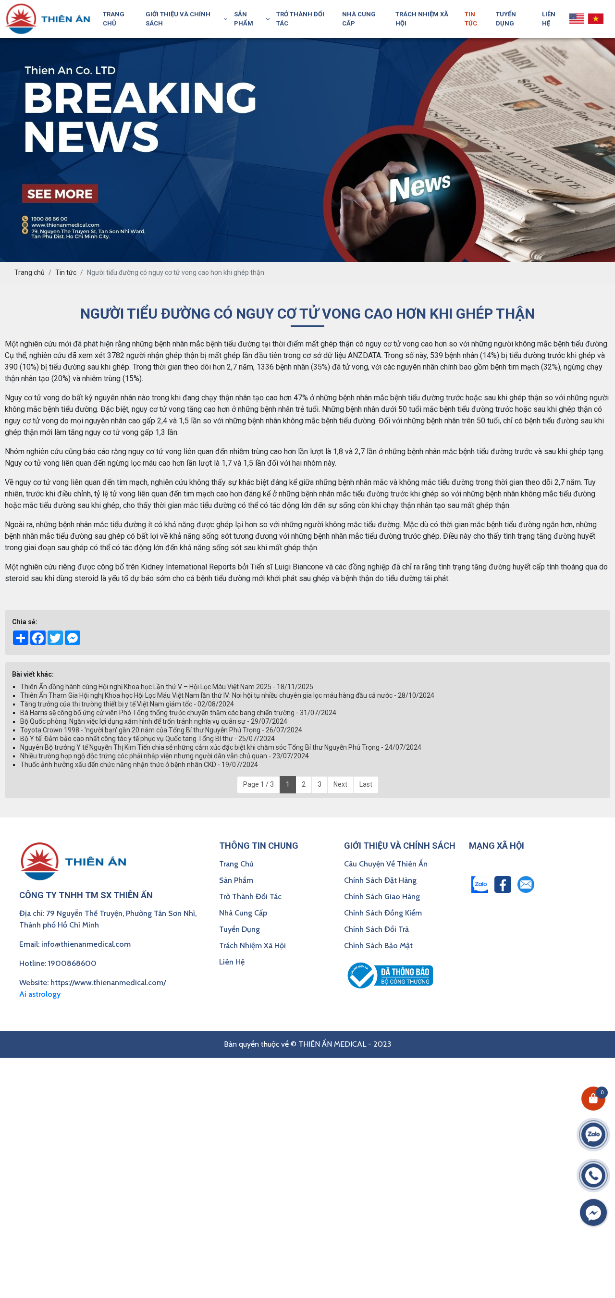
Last (365, 784)
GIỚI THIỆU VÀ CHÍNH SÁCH (178, 19)
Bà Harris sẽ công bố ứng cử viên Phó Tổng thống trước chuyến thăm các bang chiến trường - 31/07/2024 (178, 713)
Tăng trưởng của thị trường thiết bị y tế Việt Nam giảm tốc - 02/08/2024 (127, 704)
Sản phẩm (243, 19)
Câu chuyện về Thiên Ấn (386, 863)
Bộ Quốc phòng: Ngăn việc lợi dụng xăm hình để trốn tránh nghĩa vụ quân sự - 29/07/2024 (153, 721)
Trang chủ (113, 19)
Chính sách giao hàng (382, 896)
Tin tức (471, 19)
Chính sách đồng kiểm (383, 912)
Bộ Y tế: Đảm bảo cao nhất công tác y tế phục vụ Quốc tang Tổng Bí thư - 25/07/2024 (147, 738)
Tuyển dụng (506, 19)
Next (340, 784)
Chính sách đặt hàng (380, 880)
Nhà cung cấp (359, 19)
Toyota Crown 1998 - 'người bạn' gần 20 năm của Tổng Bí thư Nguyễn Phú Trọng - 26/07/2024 (161, 730)
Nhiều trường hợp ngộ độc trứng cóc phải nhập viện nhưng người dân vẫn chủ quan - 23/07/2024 (164, 756)
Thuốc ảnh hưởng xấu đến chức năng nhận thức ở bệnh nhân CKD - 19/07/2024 (139, 764)
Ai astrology (40, 994)
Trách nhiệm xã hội (421, 19)
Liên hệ (548, 19)
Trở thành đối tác (300, 19)
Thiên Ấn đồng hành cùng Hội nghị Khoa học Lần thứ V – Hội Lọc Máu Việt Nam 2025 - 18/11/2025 (166, 687)
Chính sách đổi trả (376, 929)
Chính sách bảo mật (378, 945)
